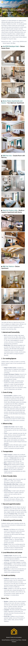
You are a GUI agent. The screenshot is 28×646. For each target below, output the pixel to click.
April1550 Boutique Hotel (11, 46)
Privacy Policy (17, 640)
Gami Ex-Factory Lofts (10, 210)
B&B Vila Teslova (8, 266)
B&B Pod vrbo (7, 155)
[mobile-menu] (26, 2)
